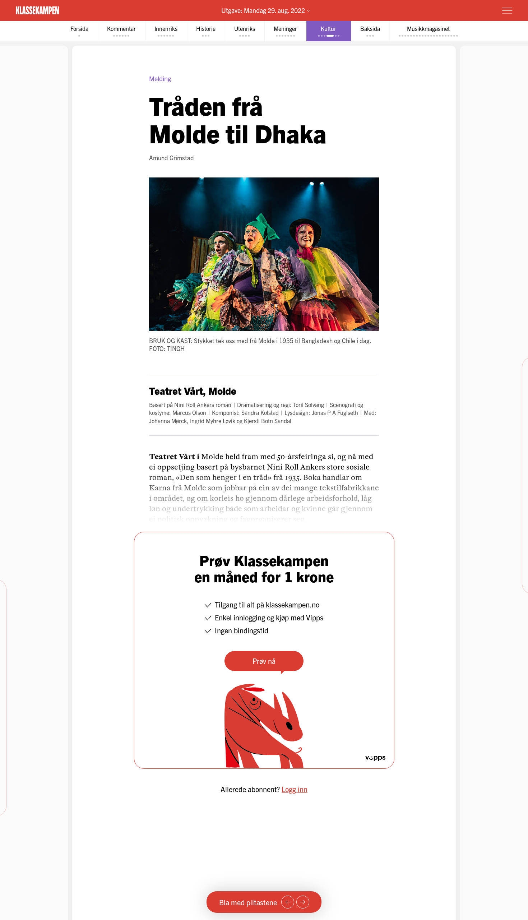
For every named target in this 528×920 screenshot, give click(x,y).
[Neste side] (302, 902)
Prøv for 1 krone (464, 10)
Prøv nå (264, 660)
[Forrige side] (287, 902)
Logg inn (294, 789)
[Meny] (507, 10)
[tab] (79, 31)
